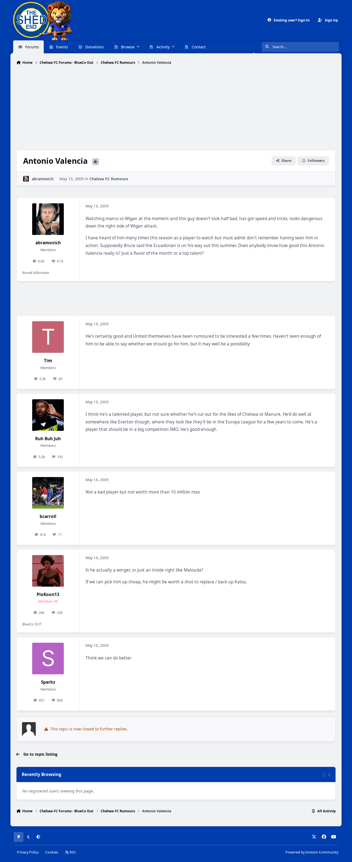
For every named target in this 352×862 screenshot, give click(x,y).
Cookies (51, 852)
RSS (72, 852)
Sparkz (48, 682)
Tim (48, 361)
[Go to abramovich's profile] (26, 179)
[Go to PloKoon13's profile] (48, 571)
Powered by (311, 852)
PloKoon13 (48, 594)
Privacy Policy (27, 852)
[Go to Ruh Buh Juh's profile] (48, 415)
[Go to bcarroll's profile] (48, 493)
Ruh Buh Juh (48, 439)
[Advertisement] (176, 108)
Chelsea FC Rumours (108, 178)
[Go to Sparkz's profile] (48, 658)
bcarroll (48, 516)
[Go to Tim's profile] (48, 337)
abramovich (43, 178)
